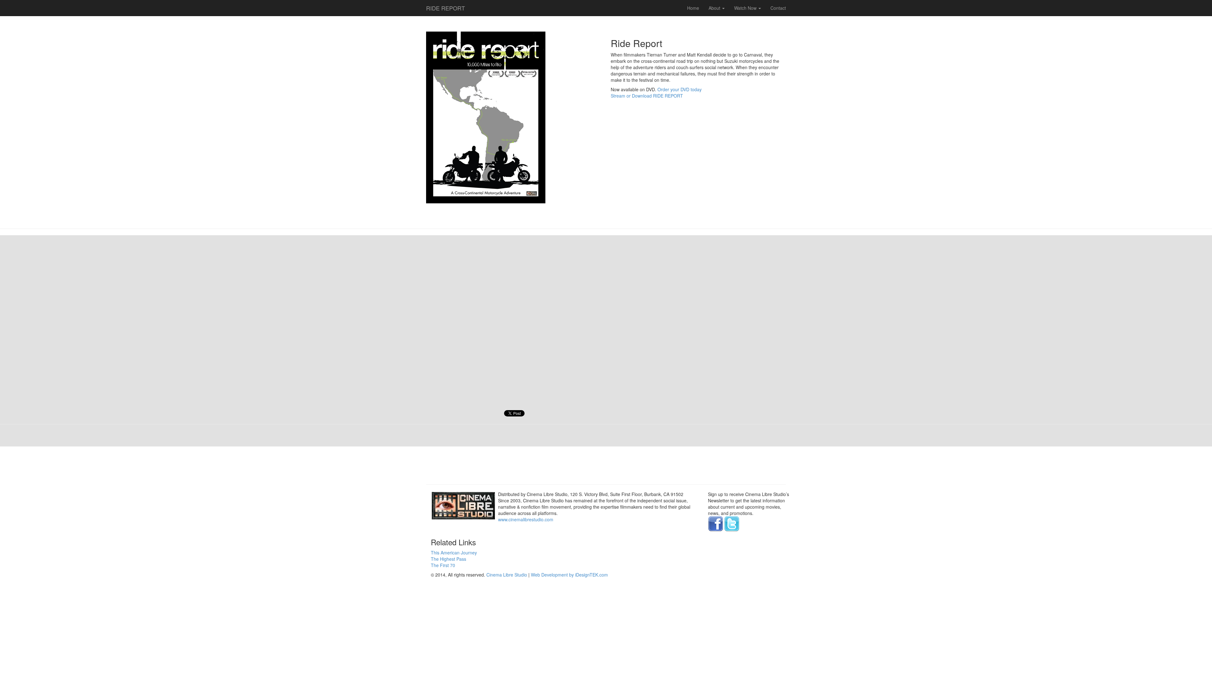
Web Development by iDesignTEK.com (569, 574)
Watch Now (746, 8)
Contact (778, 8)
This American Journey (454, 552)
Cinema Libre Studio (506, 574)
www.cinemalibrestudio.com (525, 519)
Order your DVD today (679, 89)
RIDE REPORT (445, 6)
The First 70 (443, 565)
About (715, 8)
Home (693, 8)
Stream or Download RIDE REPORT (647, 96)
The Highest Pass (448, 559)
